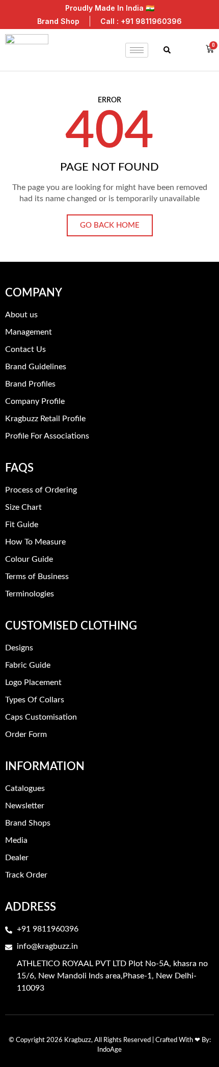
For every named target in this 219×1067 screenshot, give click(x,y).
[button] (166, 50)
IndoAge (109, 1050)
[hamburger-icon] (136, 50)
